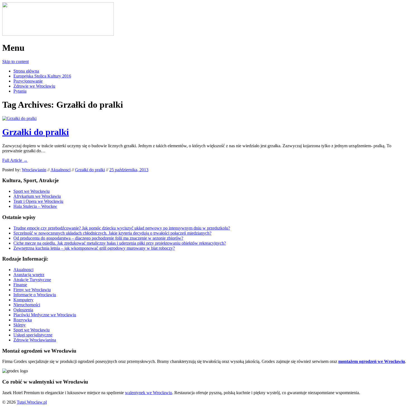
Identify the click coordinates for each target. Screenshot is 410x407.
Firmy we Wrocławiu (32, 289)
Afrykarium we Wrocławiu (37, 196)
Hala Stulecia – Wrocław (35, 206)
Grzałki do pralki (35, 132)
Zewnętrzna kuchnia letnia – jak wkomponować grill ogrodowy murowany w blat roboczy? (94, 248)
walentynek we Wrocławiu (148, 392)
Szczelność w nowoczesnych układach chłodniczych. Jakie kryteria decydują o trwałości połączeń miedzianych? (112, 233)
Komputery (23, 299)
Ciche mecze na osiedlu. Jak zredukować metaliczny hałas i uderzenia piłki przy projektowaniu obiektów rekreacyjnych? (119, 243)
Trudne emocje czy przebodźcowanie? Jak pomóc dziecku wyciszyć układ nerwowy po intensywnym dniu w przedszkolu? (121, 228)
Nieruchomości (26, 304)
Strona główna (26, 71)
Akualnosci (60, 169)
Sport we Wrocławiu (31, 191)
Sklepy (19, 324)
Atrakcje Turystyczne (32, 279)
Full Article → (15, 160)
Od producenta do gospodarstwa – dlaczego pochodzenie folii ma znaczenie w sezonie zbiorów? (98, 238)
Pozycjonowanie (28, 81)
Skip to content (15, 61)
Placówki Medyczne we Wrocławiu (44, 314)
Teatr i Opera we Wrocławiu (38, 201)
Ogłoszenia (23, 309)
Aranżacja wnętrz (28, 274)
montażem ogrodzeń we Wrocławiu (371, 361)
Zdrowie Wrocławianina (34, 340)
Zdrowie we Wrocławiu (34, 86)
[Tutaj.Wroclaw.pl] (58, 34)
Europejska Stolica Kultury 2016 (42, 76)
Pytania (19, 91)
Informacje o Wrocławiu (34, 294)
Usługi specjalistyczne (32, 335)
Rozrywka (22, 319)
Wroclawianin (34, 169)
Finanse (20, 284)
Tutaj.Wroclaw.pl (32, 402)
